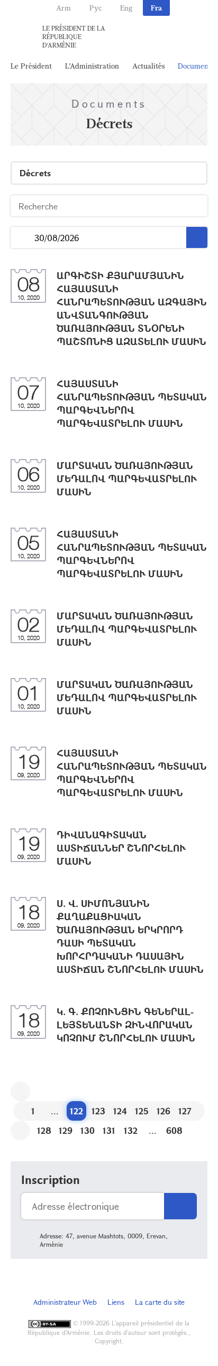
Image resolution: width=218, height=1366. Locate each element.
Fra (156, 8)
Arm (63, 8)
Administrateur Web (65, 1302)
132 (131, 1130)
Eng (126, 8)
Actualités (148, 66)
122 (76, 1110)
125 (142, 1110)
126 (163, 1110)
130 (87, 1130)
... (22, 237)
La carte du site (160, 1302)
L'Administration (92, 66)
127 (185, 1110)
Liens (115, 1302)
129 (65, 1130)
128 (44, 1130)
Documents (196, 66)
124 (120, 1110)
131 (109, 1130)
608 (174, 1130)
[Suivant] (20, 1130)
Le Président (31, 66)
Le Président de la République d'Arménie (73, 36)
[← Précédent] (20, 1091)
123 (98, 1110)
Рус (95, 8)
